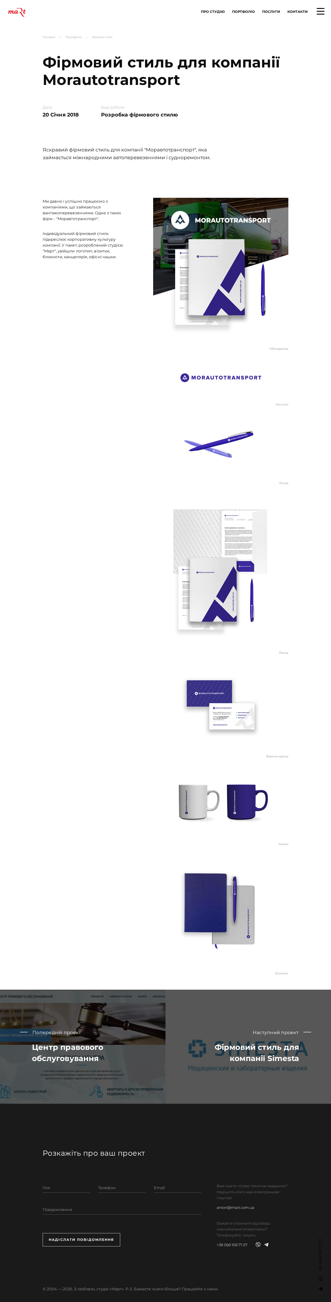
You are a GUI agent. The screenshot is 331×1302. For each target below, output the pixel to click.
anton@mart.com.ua (235, 1207)
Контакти (297, 11)
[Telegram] (320, 1288)
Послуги (271, 11)
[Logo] (17, 12)
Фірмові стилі (102, 37)
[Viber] (320, 1279)
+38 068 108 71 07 (232, 1245)
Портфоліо (243, 11)
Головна (49, 37)
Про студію (213, 11)
